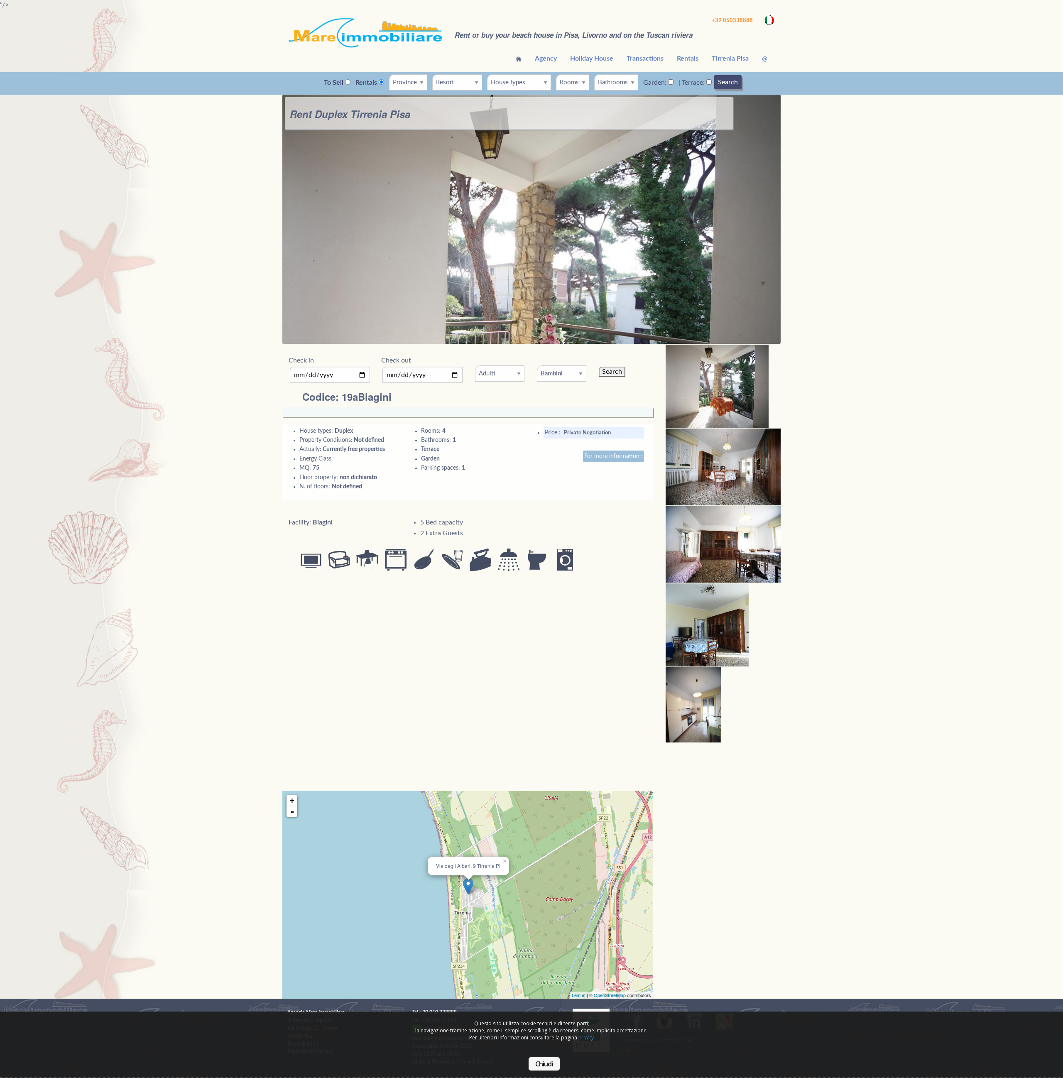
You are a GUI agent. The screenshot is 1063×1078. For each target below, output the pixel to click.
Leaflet (578, 995)
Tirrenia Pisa (730, 58)
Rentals (687, 58)
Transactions (645, 58)
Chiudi (544, 1063)
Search (728, 82)
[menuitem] (518, 58)
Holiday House (591, 58)
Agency (546, 58)
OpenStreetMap (610, 995)
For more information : (613, 456)
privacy (586, 1037)
